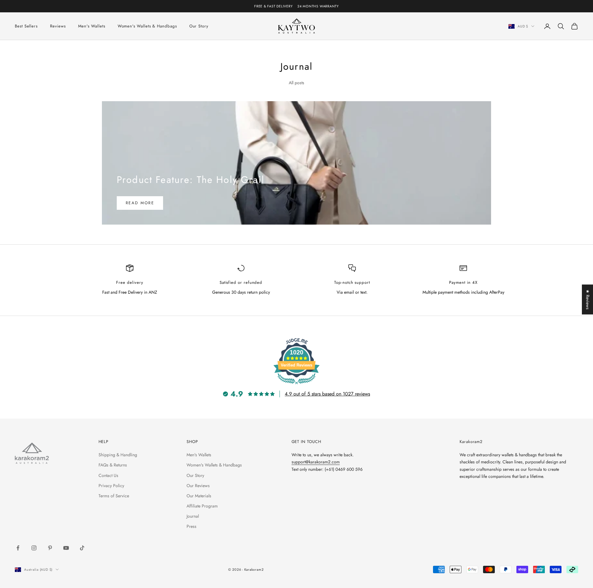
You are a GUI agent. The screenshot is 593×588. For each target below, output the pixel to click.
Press (191, 526)
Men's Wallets (91, 26)
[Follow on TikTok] (82, 548)
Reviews (57, 26)
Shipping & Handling (118, 455)
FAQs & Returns (113, 465)
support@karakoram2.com (316, 462)
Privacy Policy (111, 485)
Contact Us (108, 475)
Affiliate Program (202, 506)
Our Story (198, 26)
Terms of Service (114, 496)
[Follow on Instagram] (34, 548)
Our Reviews (198, 485)
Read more (140, 203)
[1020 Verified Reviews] (296, 385)
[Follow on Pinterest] (50, 548)
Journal (193, 516)
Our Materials (199, 496)
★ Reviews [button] (588, 299)
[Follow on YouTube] (66, 548)
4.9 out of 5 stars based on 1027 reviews (327, 393)
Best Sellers (26, 26)
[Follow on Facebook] (18, 548)
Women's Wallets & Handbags (147, 26)
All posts (296, 83)
